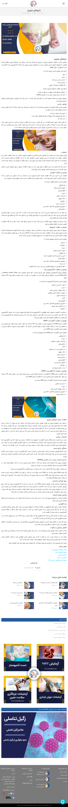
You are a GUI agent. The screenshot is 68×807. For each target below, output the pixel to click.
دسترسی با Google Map (9, 790)
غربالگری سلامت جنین (60, 634)
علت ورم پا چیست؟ (16, 593)
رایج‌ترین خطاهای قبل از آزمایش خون (48, 604)
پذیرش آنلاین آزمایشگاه (59, 623)
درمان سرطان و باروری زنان (59, 550)
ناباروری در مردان (62, 558)
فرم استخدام (64, 775)
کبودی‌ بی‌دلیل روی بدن (16, 603)
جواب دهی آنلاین (61, 627)
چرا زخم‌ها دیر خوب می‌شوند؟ (48, 583)
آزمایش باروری (62, 555)
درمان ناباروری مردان (61, 552)
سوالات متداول (63, 772)
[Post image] (29, 585)
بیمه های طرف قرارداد (62, 778)
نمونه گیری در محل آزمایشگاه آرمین (56, 630)
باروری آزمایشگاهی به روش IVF (57, 560)
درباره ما (65, 781)
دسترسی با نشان (11, 787)
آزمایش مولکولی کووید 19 (59, 637)
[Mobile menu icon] (63, 3)
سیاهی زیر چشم (17, 583)
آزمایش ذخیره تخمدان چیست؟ (48, 593)
